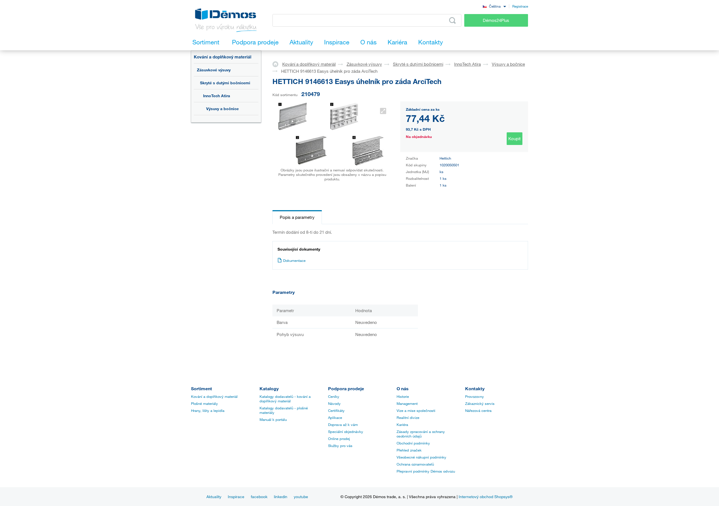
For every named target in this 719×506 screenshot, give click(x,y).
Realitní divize (408, 417)
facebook (259, 496)
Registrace (520, 6)
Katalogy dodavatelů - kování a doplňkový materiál (285, 398)
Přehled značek (409, 450)
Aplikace (335, 417)
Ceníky (333, 396)
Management (407, 403)
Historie (403, 396)
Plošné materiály (204, 403)
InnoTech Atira (216, 95)
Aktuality (213, 496)
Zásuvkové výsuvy (214, 69)
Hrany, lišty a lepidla (207, 410)
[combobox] (494, 6)
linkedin (280, 496)
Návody (334, 403)
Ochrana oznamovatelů (415, 464)
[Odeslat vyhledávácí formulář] (452, 20)
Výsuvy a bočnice (222, 108)
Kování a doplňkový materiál (222, 56)
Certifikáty (336, 410)
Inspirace (236, 496)
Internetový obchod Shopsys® (486, 496)
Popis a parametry (297, 217)
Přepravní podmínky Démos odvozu (426, 471)
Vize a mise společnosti (416, 410)
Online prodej (339, 438)
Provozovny (474, 396)
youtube (301, 496)
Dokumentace (294, 260)
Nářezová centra (478, 410)
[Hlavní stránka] (277, 63)
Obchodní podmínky (413, 443)
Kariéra (402, 424)
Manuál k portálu (273, 419)
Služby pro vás (340, 445)
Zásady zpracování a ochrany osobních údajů (421, 433)
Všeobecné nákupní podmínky (421, 457)
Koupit (514, 138)
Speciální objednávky (345, 431)
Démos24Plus (496, 20)
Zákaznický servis (480, 403)
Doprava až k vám (343, 424)
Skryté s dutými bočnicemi (225, 82)
